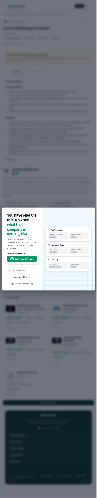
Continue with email (22, 277)
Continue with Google (24, 259)
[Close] (91, 211)
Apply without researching (22, 284)
